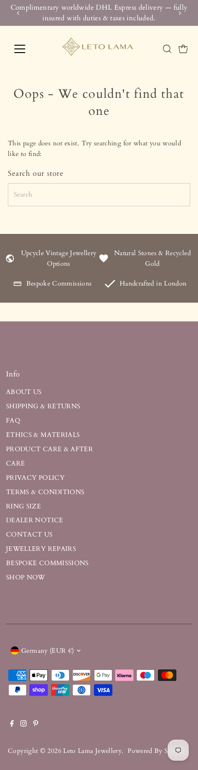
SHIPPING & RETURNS (43, 406)
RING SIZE (23, 506)
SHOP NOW (25, 577)
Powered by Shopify (157, 750)
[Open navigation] (30, 48)
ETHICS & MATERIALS (43, 434)
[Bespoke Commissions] (17, 285)
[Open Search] (167, 49)
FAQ (13, 420)
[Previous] (18, 13)
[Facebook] (12, 725)
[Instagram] (23, 725)
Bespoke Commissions (59, 283)
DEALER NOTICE (35, 520)
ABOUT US (24, 392)
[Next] (179, 13)
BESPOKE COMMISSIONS (47, 563)
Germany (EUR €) (47, 650)
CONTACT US (29, 534)
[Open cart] (183, 49)
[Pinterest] (36, 725)
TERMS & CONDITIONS (45, 492)
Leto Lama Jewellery (92, 750)
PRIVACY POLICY (35, 477)
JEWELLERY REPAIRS (41, 548)
